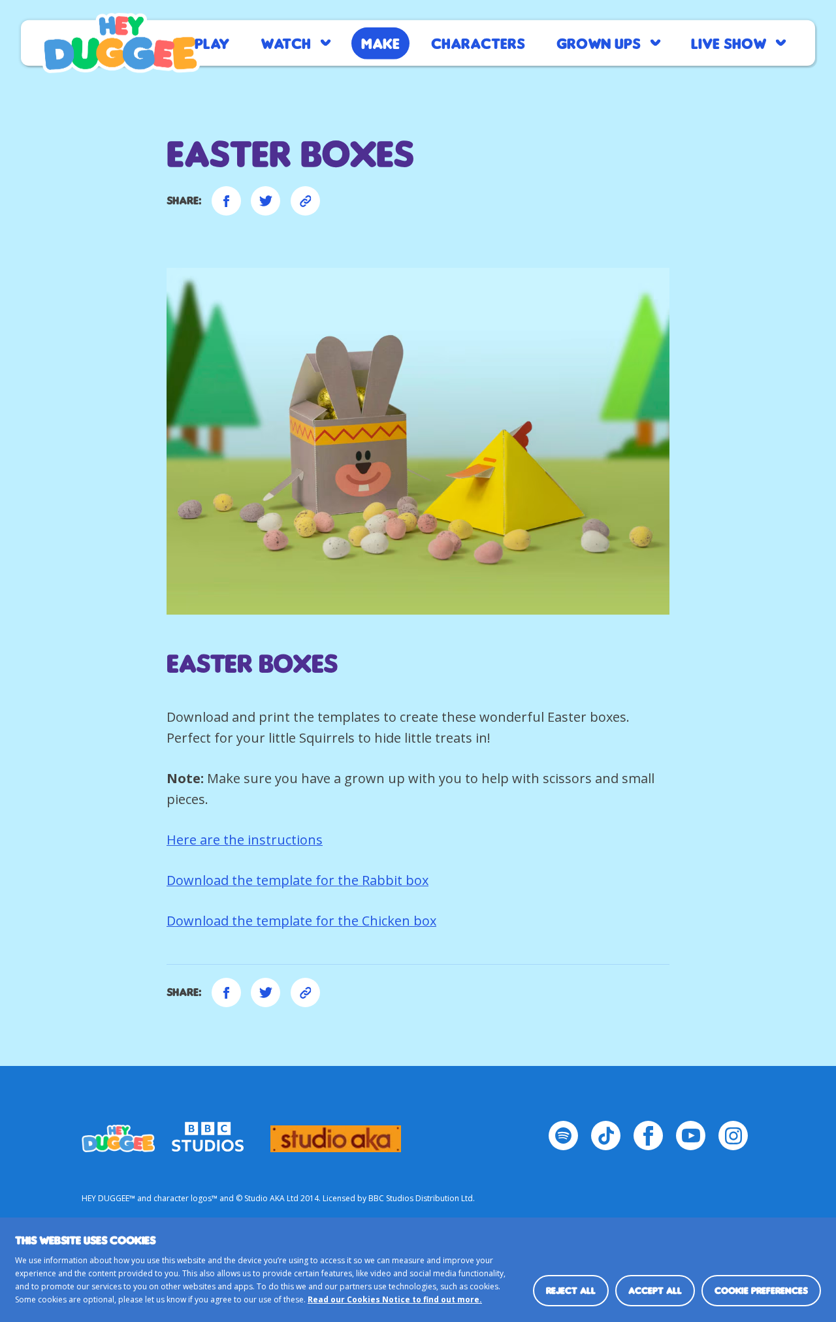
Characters (478, 43)
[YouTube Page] (690, 1135)
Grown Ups (598, 43)
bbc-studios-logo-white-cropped (207, 1132)
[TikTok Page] (605, 1135)
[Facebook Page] (648, 1135)
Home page (120, 43)
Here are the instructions (245, 839)
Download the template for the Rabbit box (297, 880)
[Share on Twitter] (265, 201)
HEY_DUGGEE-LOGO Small (118, 1132)
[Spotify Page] (563, 1135)
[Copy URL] (305, 201)
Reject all (571, 1290)
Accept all (655, 1290)
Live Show (728, 43)
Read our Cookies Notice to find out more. (395, 1299)
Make (380, 43)
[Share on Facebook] (226, 201)
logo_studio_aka (335, 1132)
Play (212, 43)
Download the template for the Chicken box (301, 920)
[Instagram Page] (733, 1135)
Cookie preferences (761, 1290)
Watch (286, 43)
